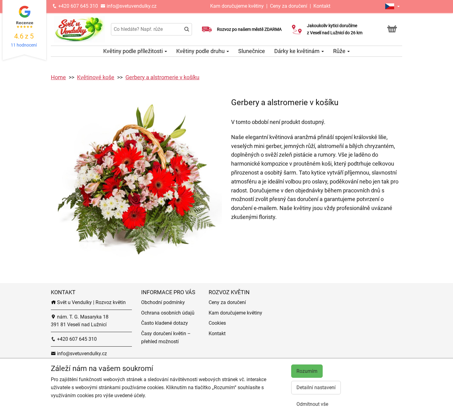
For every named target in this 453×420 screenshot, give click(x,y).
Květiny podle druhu (201, 51)
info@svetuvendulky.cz (131, 6)
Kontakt (321, 6)
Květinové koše (95, 77)
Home (58, 77)
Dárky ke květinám (297, 51)
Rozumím (306, 371)
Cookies (217, 323)
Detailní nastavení (316, 387)
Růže (340, 51)
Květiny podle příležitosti (133, 51)
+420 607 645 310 (77, 6)
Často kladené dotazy (164, 323)
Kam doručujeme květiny (237, 6)
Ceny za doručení (288, 6)
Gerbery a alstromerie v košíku (162, 77)
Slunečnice (251, 51)
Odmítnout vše (312, 404)
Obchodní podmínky (163, 302)
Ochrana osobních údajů (167, 313)
